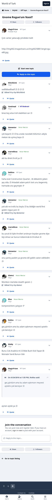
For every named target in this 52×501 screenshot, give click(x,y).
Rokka (10, 320)
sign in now (17, 430)
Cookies (31, 493)
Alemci (11, 275)
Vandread (12, 106)
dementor (12, 127)
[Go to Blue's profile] (4, 300)
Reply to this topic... (14, 438)
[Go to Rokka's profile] (4, 321)
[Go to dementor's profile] (4, 128)
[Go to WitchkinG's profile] (4, 84)
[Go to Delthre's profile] (4, 173)
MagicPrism (13, 29)
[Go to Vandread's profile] (4, 107)
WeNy (10, 344)
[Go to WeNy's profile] (4, 345)
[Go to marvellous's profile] (4, 153)
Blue (10, 299)
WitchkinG (12, 83)
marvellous (12, 152)
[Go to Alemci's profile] (4, 276)
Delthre (11, 172)
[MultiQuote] (3, 98)
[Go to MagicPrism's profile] (4, 30)
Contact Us (22, 493)
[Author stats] (49, 30)
